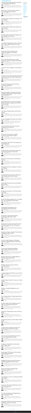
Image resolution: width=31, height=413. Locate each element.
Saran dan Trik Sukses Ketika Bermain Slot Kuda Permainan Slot (11, 385)
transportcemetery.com (6, 0)
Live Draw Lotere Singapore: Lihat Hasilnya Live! (11, 68)
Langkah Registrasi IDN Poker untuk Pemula (11, 273)
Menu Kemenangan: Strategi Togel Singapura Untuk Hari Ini (9, 369)
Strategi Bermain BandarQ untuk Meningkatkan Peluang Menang (8, 208)
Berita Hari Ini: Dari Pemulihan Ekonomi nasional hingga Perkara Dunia (10, 11)
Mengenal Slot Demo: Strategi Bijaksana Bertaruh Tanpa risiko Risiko (10, 257)
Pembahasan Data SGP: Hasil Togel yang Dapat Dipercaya (11, 143)
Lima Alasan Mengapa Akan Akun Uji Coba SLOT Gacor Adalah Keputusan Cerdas (11, 43)
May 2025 (24, 14)
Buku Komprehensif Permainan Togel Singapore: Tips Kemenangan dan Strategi (11, 60)
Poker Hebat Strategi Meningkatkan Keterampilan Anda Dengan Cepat (9, 249)
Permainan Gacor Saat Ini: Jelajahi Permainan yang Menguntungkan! (9, 134)
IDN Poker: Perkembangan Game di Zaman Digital (11, 312)
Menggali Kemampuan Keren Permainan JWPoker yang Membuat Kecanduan (10, 361)
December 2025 (25, 7)
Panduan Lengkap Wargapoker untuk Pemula (10, 288)
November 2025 (25, 8)
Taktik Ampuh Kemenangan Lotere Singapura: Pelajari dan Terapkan (9, 51)
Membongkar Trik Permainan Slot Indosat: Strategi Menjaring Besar (11, 352)
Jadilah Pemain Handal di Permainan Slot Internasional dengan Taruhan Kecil (11, 151)
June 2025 (24, 13)
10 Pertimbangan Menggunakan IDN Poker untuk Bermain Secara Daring (11, 3)
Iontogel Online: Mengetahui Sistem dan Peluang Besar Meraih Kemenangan (10, 328)
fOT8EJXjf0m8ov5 (7, 4)
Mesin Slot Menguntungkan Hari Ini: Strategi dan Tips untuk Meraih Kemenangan (11, 199)
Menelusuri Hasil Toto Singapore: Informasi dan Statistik (11, 167)
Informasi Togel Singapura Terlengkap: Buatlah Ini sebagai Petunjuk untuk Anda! (11, 240)
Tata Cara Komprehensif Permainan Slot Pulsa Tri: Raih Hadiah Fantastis (10, 336)
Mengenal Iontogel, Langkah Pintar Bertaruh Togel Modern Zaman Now (11, 232)
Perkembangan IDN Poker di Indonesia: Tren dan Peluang (11, 19)
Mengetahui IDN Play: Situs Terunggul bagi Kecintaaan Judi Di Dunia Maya (11, 402)
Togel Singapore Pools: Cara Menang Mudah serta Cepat (11, 377)
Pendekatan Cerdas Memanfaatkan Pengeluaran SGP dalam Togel (9, 216)
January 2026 (24, 6)
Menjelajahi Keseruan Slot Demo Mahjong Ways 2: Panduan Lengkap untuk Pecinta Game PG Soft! (11, 103)
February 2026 (24, 5)
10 (12, 409)
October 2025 (24, 9)
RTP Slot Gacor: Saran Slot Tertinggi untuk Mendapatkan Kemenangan (11, 35)
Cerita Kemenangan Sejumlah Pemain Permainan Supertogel (10, 84)
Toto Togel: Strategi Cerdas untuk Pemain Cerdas (11, 111)
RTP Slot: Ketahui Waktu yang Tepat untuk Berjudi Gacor (11, 27)
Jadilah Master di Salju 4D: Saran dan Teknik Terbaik (11, 280)
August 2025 (24, 11)
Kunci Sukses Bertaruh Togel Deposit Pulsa (11, 296)
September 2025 (25, 10)
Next (13, 409)
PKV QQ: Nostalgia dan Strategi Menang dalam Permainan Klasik (10, 393)
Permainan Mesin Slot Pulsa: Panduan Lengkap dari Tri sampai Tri (10, 126)
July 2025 (24, 12)
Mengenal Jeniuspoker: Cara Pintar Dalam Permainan (11, 191)
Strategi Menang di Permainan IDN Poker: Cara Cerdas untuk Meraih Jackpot (11, 175)
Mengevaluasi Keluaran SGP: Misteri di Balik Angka (11, 320)
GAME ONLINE (25, 17)
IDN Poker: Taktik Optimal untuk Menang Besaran (10, 159)
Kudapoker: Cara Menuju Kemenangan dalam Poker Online (10, 344)
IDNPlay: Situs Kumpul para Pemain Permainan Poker (9, 265)
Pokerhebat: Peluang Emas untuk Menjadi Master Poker (11, 183)
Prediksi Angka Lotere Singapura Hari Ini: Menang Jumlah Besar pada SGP (11, 303)
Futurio (16, 411)
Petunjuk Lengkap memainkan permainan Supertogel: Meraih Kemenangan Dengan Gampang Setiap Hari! (11, 93)
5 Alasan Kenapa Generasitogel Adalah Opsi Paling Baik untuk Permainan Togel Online (11, 76)
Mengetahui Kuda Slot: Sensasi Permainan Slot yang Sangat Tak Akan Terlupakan (11, 224)
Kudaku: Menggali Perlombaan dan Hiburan (11, 119)
